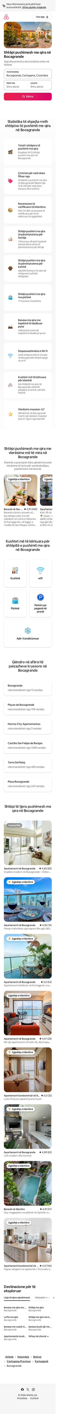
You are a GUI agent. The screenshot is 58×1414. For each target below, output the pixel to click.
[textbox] (15, 87)
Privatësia (22, 1398)
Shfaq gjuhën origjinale (34, 7)
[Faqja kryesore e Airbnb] (6, 17)
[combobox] (27, 75)
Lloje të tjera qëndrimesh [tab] (17, 1297)
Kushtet (34, 1398)
